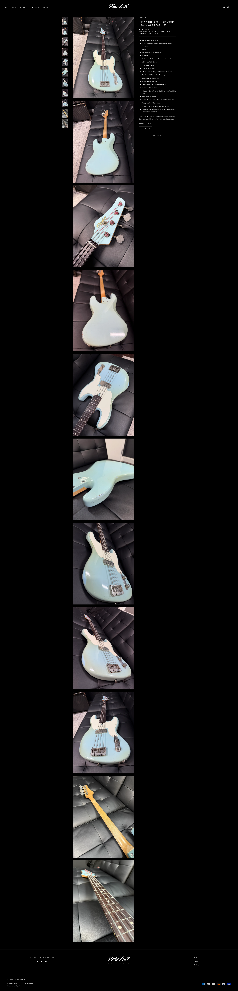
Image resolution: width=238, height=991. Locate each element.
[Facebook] (145, 123)
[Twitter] (148, 123)
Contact (196, 965)
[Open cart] (232, 7)
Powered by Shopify (13, 986)
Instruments (10, 7)
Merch (23, 7)
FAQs (45, 7)
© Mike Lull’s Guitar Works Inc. (21, 983)
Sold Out (157, 135)
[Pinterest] (150, 123)
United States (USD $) (16, 979)
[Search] (228, 7)
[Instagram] (46, 961)
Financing (35, 7)
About (196, 962)
